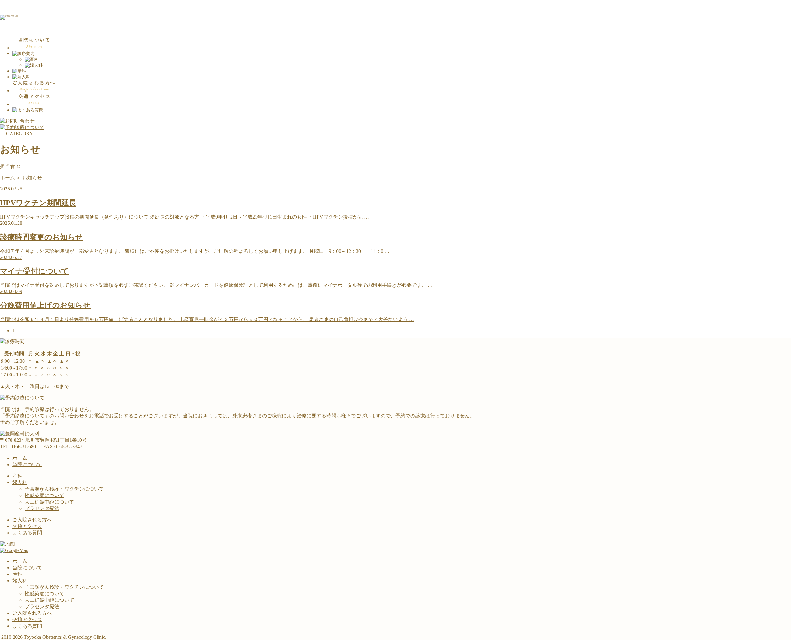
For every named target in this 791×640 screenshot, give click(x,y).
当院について (27, 464)
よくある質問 (27, 532)
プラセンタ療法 (42, 508)
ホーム (7, 177)
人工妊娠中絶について (49, 501)
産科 (17, 476)
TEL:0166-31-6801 (19, 446)
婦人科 (19, 482)
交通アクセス (27, 526)
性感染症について (44, 495)
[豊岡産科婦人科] (9, 16)
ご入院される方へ (32, 519)
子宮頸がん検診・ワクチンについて (64, 489)
